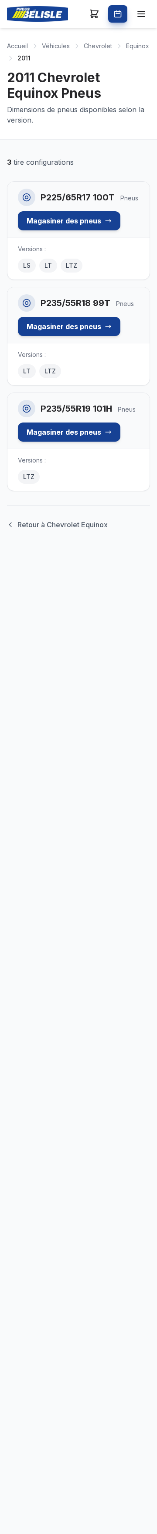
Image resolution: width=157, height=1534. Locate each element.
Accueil (17, 46)
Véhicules (56, 46)
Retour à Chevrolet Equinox (62, 524)
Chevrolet (98, 46)
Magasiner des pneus (64, 220)
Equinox (137, 46)
